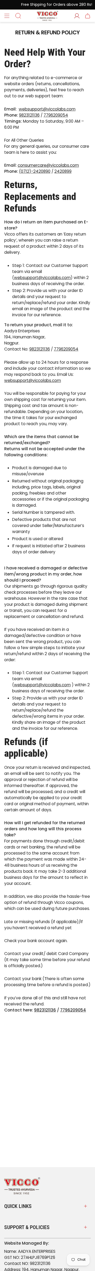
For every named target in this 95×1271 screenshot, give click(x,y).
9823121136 (29, 115)
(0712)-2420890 (34, 171)
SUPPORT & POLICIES (27, 1227)
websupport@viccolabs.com (47, 109)
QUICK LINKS (18, 1206)
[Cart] (87, 16)
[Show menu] (7, 16)
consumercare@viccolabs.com (48, 165)
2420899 (63, 171)
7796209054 (56, 115)
